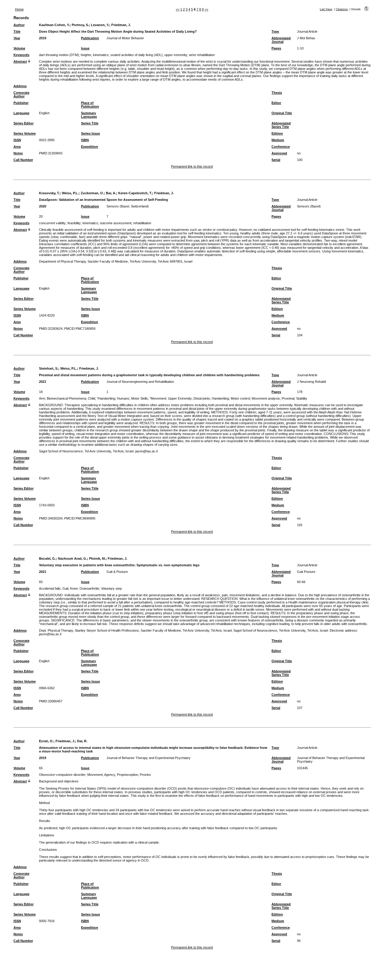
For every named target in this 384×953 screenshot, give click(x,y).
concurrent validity (52, 223)
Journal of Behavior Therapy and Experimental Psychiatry (148, 758)
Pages (276, 48)
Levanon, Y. (100, 25)
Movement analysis (266, 398)
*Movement (158, 398)
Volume (19, 48)
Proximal (288, 398)
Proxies (145, 774)
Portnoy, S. (80, 25)
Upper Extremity (180, 398)
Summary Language (89, 114)
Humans (123, 398)
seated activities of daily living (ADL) (136, 55)
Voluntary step (111, 588)
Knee (74, 588)
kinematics (101, 55)
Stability (301, 398)
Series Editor (24, 123)
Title (17, 31)
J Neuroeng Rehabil (311, 381)
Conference (281, 146)
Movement (95, 774)
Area (17, 146)
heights (86, 55)
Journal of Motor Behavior (125, 38)
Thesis (277, 92)
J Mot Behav (306, 38)
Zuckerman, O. (92, 193)
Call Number (23, 160)
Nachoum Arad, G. (72, 558)
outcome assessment (115, 223)
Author (19, 25)
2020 (42, 206)
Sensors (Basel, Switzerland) (127, 206)
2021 (42, 381)
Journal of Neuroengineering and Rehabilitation (140, 381)
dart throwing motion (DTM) (59, 55)
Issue (85, 48)
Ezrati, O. (46, 741)
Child (91, 398)
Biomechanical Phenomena (66, 398)
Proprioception (127, 774)
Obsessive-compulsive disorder (62, 774)
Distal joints (202, 398)
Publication (90, 38)
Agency (109, 774)
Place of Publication (90, 104)
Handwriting (220, 398)
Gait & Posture (117, 571)
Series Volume (25, 133)
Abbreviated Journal (281, 39)
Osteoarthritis (89, 588)
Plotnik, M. (97, 558)
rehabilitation (142, 223)
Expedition (89, 146)
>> (206, 9)
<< (177, 9)
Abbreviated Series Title (281, 125)
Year (17, 38)
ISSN (17, 140)
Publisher (21, 103)
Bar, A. (111, 193)
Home (19, 9)
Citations (342, 9)
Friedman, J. (121, 25)
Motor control (240, 398)
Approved (279, 153)
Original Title (282, 113)
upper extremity (175, 55)
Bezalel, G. (47, 558)
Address (20, 86)
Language (21, 113)
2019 (42, 38)
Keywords (21, 55)
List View (326, 9)
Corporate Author (21, 94)
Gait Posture (306, 571)
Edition (277, 133)
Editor (276, 103)
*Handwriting (106, 398)
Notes (18, 153)
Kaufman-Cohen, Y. (54, 25)
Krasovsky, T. (49, 193)
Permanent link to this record (192, 166)
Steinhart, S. (48, 368)
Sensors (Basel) (309, 206)
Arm (42, 398)
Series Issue (90, 133)
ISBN (85, 140)
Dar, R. (82, 741)
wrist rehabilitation (202, 55)
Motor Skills (139, 398)
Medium (278, 140)
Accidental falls (50, 588)
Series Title (89, 123)
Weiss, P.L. (70, 193)
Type (275, 31)
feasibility (74, 223)
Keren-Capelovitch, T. (135, 193)
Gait (65, 588)
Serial (276, 160)
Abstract (20, 61)
